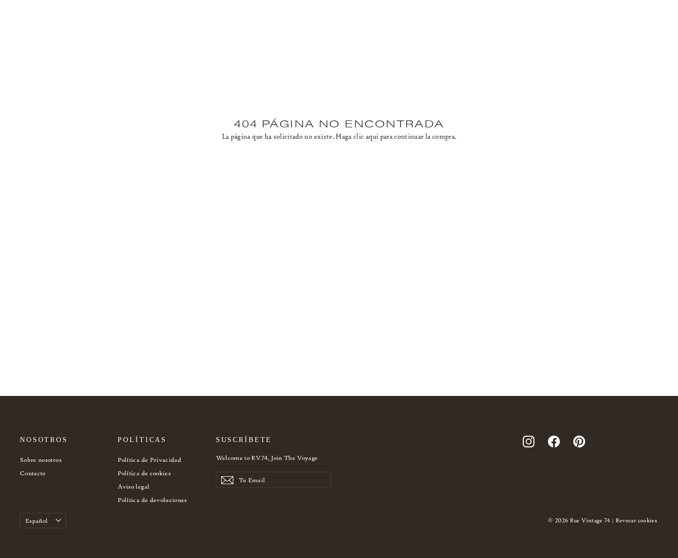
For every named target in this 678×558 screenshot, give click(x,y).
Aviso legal (133, 486)
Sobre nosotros (41, 459)
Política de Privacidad (149, 459)
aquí (372, 136)
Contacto (33, 473)
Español (36, 520)
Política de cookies (144, 473)
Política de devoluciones (152, 499)
